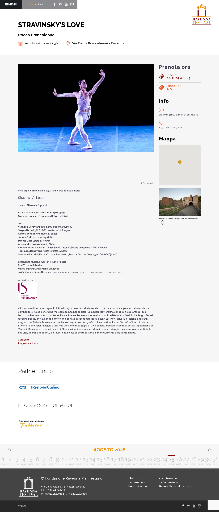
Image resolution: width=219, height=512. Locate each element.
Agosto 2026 (109, 449)
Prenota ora (174, 67)
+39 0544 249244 (171, 127)
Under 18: (174, 87)
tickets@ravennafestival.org (179, 114)
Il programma (136, 482)
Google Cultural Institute (176, 486)
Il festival (134, 478)
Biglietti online (138, 486)
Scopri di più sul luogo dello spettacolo (178, 218)
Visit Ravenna (168, 478)
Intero (179, 76)
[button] (179, 162)
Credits (22, 506)
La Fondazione (168, 482)
